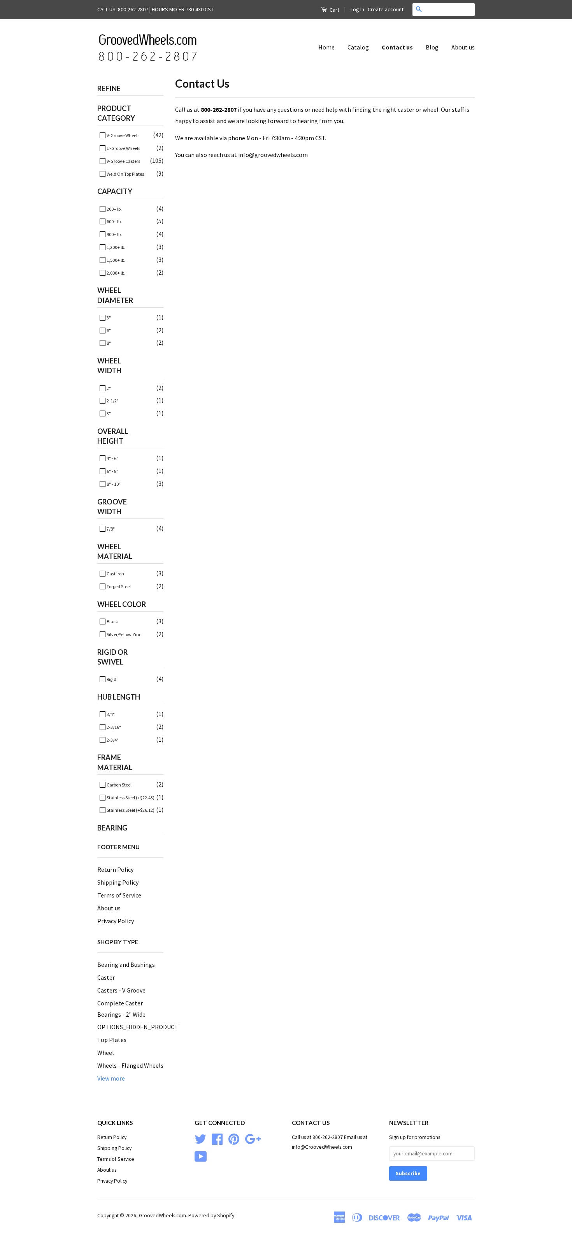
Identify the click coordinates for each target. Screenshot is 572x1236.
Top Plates (111, 1040)
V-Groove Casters (123, 161)
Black (112, 621)
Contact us (397, 47)
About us (463, 47)
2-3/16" (113, 727)
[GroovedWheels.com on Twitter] (200, 1138)
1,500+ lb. (115, 260)
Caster (106, 977)
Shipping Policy (118, 882)
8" (108, 343)
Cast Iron (115, 574)
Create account (386, 9)
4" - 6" (112, 458)
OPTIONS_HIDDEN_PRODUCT (137, 1027)
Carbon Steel (119, 785)
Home (326, 47)
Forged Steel (118, 586)
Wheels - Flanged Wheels (130, 1065)
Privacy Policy (115, 921)
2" (108, 388)
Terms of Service (119, 895)
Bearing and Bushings (126, 964)
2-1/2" (112, 401)
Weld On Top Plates (125, 174)
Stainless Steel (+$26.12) (130, 810)
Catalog (358, 47)
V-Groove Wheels (122, 135)
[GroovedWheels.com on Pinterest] (234, 1138)
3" (108, 318)
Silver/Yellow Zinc (123, 634)
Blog (432, 47)
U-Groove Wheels (123, 148)
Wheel (105, 1052)
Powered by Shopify (211, 1215)
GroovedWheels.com (162, 1215)
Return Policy (115, 869)
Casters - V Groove (121, 990)
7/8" (110, 529)
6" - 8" (112, 471)
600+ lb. (114, 221)
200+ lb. (114, 209)
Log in (357, 9)
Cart (333, 9)
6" (108, 330)
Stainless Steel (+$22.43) (130, 797)
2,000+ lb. (115, 273)
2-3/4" (112, 740)
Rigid (111, 679)
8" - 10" (113, 484)
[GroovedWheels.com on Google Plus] (253, 1138)
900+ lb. (114, 234)
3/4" (110, 714)
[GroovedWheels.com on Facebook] (217, 1138)
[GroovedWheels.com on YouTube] (201, 1156)
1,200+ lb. (115, 247)
